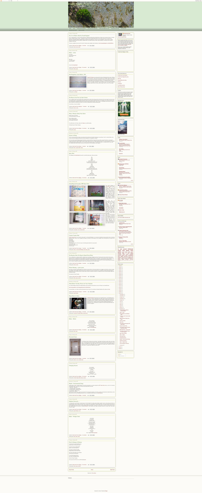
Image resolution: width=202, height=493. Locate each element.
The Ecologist (121, 167)
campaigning (130, 255)
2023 (120, 270)
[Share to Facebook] (92, 45)
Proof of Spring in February (75, 442)
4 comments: (84, 90)
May (121, 304)
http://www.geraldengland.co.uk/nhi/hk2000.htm (106, 43)
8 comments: (84, 311)
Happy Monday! (121, 164)
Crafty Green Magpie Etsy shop (104, 28)
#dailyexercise (130, 257)
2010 (120, 288)
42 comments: (84, 128)
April (121, 305)
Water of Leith (125, 253)
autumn (123, 255)
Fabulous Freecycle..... (74, 401)
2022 (120, 271)
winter (126, 255)
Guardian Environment (123, 159)
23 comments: (84, 464)
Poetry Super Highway (123, 185)
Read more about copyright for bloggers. (124, 45)
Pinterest (119, 81)
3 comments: (84, 263)
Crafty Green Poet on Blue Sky (92, 28)
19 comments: (84, 329)
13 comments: (84, 177)
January (121, 345)
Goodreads (120, 83)
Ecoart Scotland (122, 143)
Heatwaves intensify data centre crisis (125, 168)
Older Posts (112, 469)
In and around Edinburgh (79, 249)
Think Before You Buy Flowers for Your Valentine (80, 283)
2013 (120, 284)
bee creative (121, 148)
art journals (75, 229)
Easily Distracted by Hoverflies (124, 177)
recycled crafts (78, 147)
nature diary (85, 249)
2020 (120, 274)
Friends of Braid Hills (123, 240)
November (122, 295)
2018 (120, 277)
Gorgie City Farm (125, 257)
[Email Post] (88, 45)
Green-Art (121, 153)
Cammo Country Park (74, 235)
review (82, 147)
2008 (120, 291)
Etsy (132, 256)
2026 (120, 265)
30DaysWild (126, 256)
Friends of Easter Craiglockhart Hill (125, 226)
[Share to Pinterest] (93, 45)
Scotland (131, 254)
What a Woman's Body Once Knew (77, 113)
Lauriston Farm (122, 222)
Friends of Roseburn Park (123, 230)
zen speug (121, 200)
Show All (132, 180)
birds (74, 331)
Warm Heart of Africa (74, 296)
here (85, 459)
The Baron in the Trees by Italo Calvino (78, 97)
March (121, 307)
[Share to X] (91, 45)
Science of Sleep (73, 135)
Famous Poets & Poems (123, 194)
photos (75, 359)
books (75, 264)
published (119, 257)
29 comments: (84, 276)
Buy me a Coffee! (81, 30)
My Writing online (123, 28)
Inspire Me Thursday (90, 77)
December (122, 294)
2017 (120, 278)
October (121, 297)
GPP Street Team (108, 186)
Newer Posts (71, 469)
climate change (76, 377)
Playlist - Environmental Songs (76, 383)
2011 (120, 287)
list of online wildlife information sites (124, 217)
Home (70, 28)
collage (123, 259)
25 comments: (84, 67)
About (74, 28)
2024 (120, 268)
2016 (120, 280)
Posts (120, 354)
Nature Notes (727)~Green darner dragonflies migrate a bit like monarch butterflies (124, 173)
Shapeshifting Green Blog (115, 28)
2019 (120, 275)
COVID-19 (126, 259)
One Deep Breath (77, 155)
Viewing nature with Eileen (124, 163)
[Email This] (89, 45)
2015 (120, 281)
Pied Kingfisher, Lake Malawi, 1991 (77, 74)
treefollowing (130, 258)
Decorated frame (73, 337)
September (122, 298)
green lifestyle (76, 410)
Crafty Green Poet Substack (81, 28)
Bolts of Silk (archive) (121, 86)
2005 (120, 348)
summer (119, 255)
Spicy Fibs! (71, 153)
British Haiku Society (123, 203)
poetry (77, 68)
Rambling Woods (122, 171)
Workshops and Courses (73, 30)
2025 (120, 267)
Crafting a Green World (123, 139)
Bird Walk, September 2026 (123, 227)
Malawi (76, 91)
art (74, 91)
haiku (75, 68)
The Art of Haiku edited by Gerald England (79, 35)
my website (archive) (121, 85)
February (121, 308)
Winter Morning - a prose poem (76, 267)
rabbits (121, 256)
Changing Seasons (73, 365)
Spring (131, 253)
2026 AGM (120, 237)
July (121, 301)
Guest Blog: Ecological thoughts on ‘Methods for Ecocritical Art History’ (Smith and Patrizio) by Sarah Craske (124, 145)
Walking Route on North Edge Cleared (125, 223)
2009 (120, 290)
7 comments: (85, 106)
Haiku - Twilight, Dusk (74, 416)
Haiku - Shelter (72, 319)
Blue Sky (119, 78)
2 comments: (84, 45)
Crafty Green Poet (78, 4)
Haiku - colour (72, 52)
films (74, 147)
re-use (79, 229)
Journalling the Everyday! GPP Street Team (79, 183)
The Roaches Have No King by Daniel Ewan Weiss (81, 255)
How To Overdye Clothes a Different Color (125, 140)
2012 (120, 285)
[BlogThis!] (90, 45)
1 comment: (84, 146)
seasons (84, 377)
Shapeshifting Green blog (122, 80)
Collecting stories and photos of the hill (125, 241)
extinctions (125, 258)
